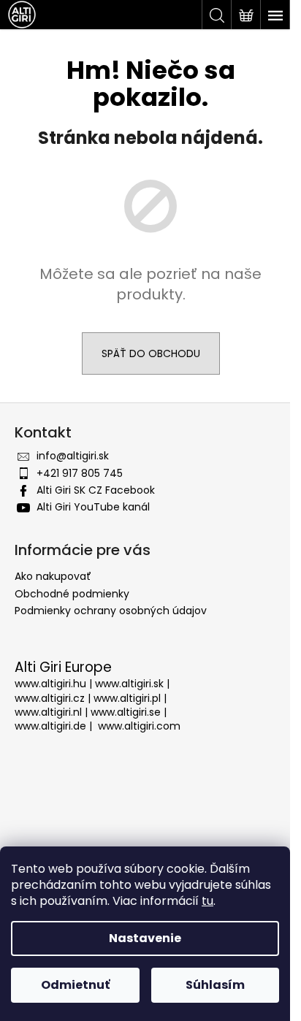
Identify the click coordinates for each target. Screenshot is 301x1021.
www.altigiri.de (50, 726)
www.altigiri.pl (127, 698)
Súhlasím (215, 984)
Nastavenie (145, 938)
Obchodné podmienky (72, 593)
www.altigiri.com (139, 726)
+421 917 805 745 (80, 473)
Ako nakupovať (53, 576)
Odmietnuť (75, 984)
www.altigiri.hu (50, 684)
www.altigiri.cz (50, 698)
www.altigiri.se (126, 712)
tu (207, 900)
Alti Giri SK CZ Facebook (96, 490)
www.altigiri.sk (129, 684)
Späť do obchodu (151, 353)
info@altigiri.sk (73, 455)
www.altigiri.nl (48, 712)
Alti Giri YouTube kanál (93, 507)
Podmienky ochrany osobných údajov (111, 610)
